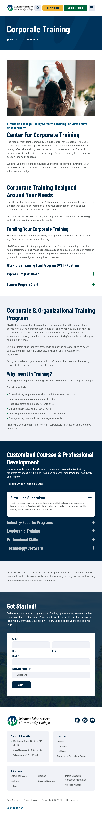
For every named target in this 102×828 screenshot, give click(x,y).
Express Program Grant (23, 274)
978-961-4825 (26, 755)
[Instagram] (85, 721)
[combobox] (51, 675)
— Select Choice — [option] (23, 675)
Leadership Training (23, 531)
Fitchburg (61, 751)
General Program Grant (22, 284)
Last (54, 651)
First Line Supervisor (27, 497)
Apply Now (52, 8)
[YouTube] (92, 721)
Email (15, 656)
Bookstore (16, 781)
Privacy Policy (30, 800)
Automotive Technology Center (71, 756)
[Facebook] (77, 721)
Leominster (62, 746)
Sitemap (42, 776)
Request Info (75, 8)
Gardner (60, 741)
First (14, 651)
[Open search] (37, 8)
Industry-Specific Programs (30, 522)
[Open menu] (92, 8)
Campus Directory (46, 781)
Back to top (13, 807)
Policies (14, 786)
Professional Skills (22, 539)
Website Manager (73, 785)
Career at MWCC (19, 776)
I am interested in (21, 669)
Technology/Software (25, 548)
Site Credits (12, 800)
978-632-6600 (27, 750)
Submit (21, 684)
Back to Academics (24, 39)
